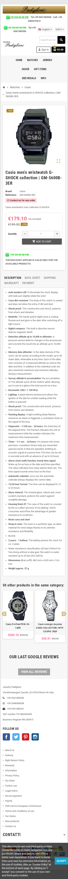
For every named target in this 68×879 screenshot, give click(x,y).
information (11, 770)
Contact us (10, 826)
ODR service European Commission (23, 806)
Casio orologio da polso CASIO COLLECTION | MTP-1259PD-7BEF (50, 628)
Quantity (12, 233)
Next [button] (64, 614)
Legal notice (11, 790)
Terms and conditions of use (19, 811)
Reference (10, 195)
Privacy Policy (12, 775)
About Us (9, 750)
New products (12, 821)
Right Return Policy (14, 760)
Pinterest (25, 736)
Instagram (35, 736)
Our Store (10, 780)
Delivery (9, 755)
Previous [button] (4, 614)
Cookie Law (11, 785)
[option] (18, 618)
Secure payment (13, 795)
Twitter (16, 736)
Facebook (6, 736)
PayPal (8, 801)
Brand (8, 191)
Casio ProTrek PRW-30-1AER (18, 626)
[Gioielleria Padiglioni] (15, 44)
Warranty (9, 765)
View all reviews (34, 672)
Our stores (10, 816)
